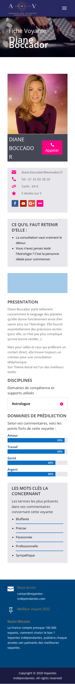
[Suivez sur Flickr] (40, 203)
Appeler (52, 148)
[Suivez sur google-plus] (31, 203)
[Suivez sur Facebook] (15, 203)
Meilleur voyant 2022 (33, 609)
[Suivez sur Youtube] (23, 203)
